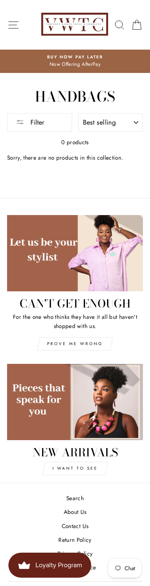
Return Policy (74, 540)
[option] (75, 61)
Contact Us (75, 526)
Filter (36, 122)
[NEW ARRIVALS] (75, 402)
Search (75, 498)
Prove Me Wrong (75, 344)
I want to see (75, 468)
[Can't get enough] (75, 253)
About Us (75, 512)
